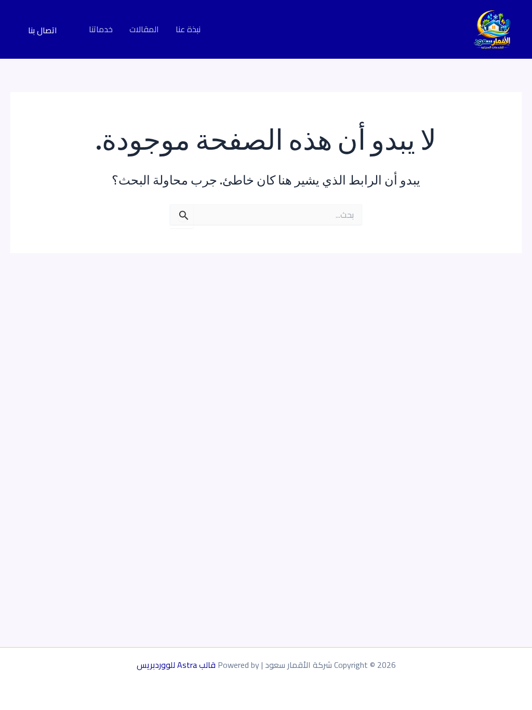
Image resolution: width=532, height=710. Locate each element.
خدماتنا (101, 29)
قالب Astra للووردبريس (176, 665)
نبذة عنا (188, 29)
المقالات (144, 29)
